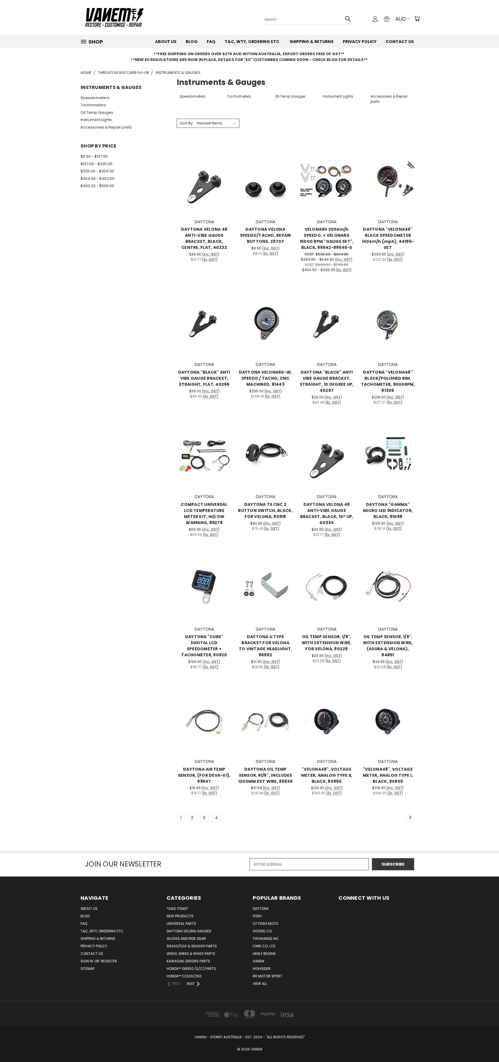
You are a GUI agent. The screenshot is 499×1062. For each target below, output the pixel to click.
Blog (192, 41)
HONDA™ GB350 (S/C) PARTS (191, 968)
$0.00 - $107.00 (94, 156)
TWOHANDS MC (266, 938)
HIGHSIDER (262, 968)
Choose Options (326, 188)
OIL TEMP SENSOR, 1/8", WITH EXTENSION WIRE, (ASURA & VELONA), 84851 (388, 646)
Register (109, 961)
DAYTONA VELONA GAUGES (189, 931)
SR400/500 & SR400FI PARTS (192, 946)
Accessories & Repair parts (106, 127)
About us (165, 41)
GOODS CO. (263, 931)
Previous (484, 1044)
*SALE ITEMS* (178, 908)
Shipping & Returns (312, 41)
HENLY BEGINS (264, 953)
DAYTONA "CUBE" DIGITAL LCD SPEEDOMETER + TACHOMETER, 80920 (204, 646)
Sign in (87, 961)
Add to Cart (204, 188)
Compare (202, 177)
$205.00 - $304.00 (97, 171)
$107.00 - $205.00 (96, 164)
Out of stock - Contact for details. (204, 463)
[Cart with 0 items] (417, 19)
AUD (400, 19)
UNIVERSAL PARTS (181, 923)
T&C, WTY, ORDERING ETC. (252, 41)
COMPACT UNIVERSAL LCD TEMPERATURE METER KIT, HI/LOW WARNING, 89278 (204, 514)
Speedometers (95, 97)
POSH (257, 916)
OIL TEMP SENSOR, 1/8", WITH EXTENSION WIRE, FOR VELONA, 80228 (327, 643)
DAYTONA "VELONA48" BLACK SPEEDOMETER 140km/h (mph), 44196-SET (388, 238)
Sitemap (87, 968)
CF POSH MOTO (265, 923)
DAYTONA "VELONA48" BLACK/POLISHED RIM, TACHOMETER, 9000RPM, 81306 (388, 381)
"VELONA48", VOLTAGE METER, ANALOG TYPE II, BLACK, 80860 (326, 775)
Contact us (400, 41)
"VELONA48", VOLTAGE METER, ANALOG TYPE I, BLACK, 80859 (388, 775)
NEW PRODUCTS (180, 916)
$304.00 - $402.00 (97, 178)
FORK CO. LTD (264, 946)
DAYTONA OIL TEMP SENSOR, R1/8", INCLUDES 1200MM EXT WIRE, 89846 (265, 775)
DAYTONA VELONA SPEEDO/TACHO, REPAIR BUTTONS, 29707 (265, 235)
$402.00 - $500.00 (97, 186)
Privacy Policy (360, 41)
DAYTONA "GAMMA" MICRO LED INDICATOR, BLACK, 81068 (388, 510)
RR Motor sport (267, 976)
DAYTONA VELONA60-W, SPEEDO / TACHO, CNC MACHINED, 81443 (265, 378)
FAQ (211, 41)
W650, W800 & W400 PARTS (191, 953)
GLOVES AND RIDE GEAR (186, 938)
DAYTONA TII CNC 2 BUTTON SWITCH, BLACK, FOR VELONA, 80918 (265, 510)
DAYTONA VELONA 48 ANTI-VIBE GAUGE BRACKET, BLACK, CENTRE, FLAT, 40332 (204, 238)
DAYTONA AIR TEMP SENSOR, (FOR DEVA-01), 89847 (204, 775)
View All (260, 983)
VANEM (258, 961)
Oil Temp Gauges (97, 112)
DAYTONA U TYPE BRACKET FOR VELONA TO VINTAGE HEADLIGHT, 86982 (265, 646)
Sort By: (186, 123)
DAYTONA (261, 908)
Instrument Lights (96, 119)
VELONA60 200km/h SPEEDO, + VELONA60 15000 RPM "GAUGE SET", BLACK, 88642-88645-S (327, 238)
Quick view (204, 166)
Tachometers (93, 105)
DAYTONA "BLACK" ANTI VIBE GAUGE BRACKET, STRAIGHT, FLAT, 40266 (204, 378)
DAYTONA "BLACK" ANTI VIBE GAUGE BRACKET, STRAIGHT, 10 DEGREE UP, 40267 (327, 381)
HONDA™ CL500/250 (184, 976)
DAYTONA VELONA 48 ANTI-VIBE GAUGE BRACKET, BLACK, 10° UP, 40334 (326, 514)
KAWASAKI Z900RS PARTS (188, 961)
